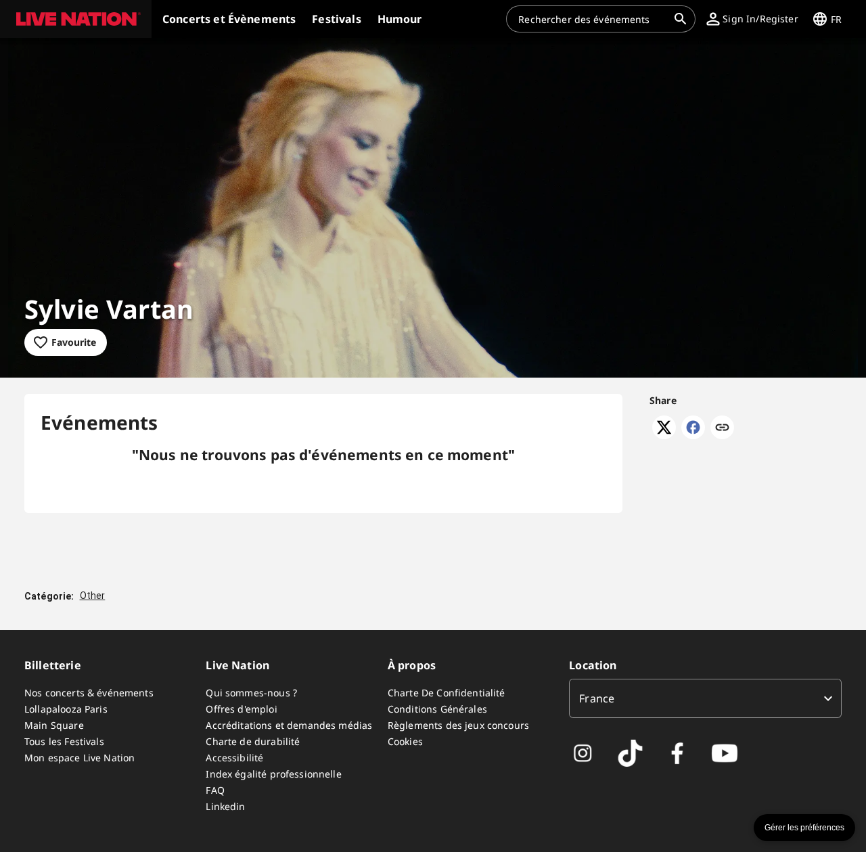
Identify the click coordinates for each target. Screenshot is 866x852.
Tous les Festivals (64, 741)
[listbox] (705, 698)
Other (93, 595)
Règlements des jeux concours (458, 725)
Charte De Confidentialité (446, 692)
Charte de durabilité (253, 741)
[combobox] (593, 19)
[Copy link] (722, 428)
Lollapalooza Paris (66, 708)
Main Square (54, 725)
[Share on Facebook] (693, 435)
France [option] (596, 698)
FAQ (215, 790)
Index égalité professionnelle (273, 773)
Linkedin (225, 806)
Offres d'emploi (241, 708)
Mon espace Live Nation (79, 757)
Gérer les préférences (804, 827)
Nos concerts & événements (89, 692)
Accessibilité (234, 757)
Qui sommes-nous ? (251, 692)
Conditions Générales (437, 708)
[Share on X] (664, 435)
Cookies (405, 741)
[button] (76, 19)
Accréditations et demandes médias (289, 725)
